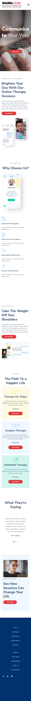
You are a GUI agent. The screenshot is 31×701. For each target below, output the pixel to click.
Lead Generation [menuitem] (15, 661)
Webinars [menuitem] (15, 652)
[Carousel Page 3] (17, 541)
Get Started (9, 113)
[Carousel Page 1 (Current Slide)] (13, 541)
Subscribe (15, 51)
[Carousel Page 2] (15, 541)
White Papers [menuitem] (15, 657)
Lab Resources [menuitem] (15, 636)
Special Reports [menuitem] (15, 641)
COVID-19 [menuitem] (16, 665)
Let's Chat (10, 602)
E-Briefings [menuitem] (15, 645)
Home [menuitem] (15, 628)
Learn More (15, 413)
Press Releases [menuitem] (15, 670)
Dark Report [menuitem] (15, 632)
